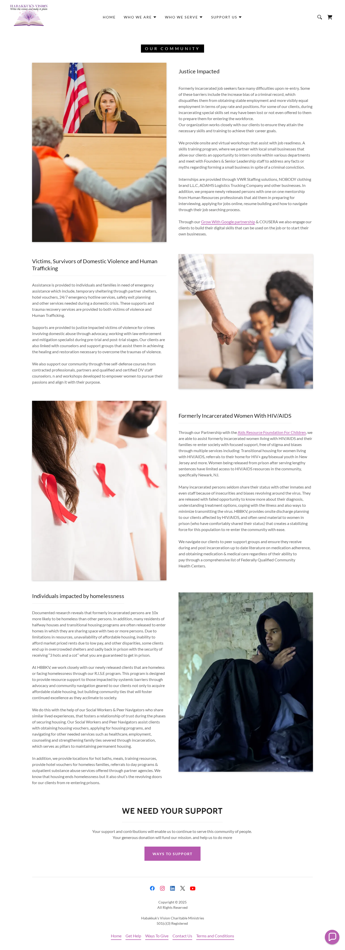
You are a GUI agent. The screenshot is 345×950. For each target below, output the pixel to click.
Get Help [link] (133, 935)
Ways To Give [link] (156, 935)
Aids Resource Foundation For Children (272, 432)
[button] (140, 17)
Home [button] (116, 935)
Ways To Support (172, 854)
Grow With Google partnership (228, 221)
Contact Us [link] (182, 935)
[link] (29, 16)
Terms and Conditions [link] (215, 935)
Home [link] (109, 17)
